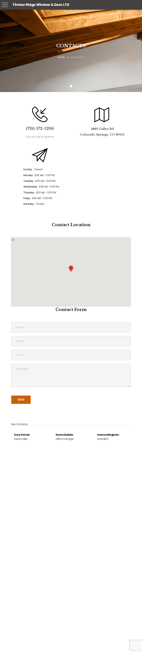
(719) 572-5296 (40, 128)
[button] (71, 268)
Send (20, 399)
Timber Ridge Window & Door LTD (40, 4)
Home (61, 57)
